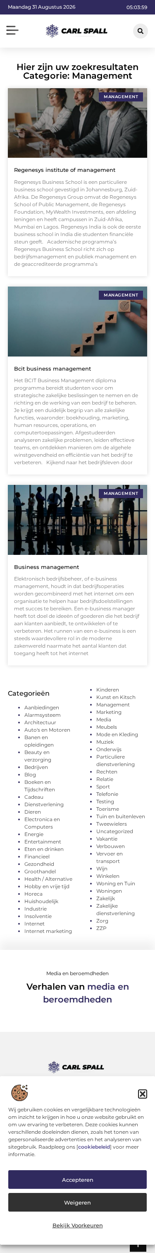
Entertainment (42, 842)
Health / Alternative (48, 879)
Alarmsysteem (42, 715)
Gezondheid (39, 864)
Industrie (35, 909)
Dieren (32, 812)
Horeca (33, 894)
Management (113, 704)
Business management (46, 567)
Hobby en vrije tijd (46, 886)
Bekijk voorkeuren (77, 1225)
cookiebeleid (94, 1147)
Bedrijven (36, 767)
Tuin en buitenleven (120, 816)
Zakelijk (105, 898)
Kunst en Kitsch (116, 697)
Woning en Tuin (115, 883)
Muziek (105, 742)
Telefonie (107, 794)
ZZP (101, 928)
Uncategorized (114, 831)
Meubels (106, 727)
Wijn (101, 868)
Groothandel (40, 871)
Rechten (106, 772)
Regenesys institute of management (64, 169)
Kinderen (107, 690)
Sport (103, 786)
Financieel (37, 856)
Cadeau (33, 797)
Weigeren (77, 1202)
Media (103, 719)
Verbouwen (110, 846)
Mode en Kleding (117, 734)
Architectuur (40, 722)
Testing (105, 801)
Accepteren (77, 1179)
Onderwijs (109, 749)
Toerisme (107, 809)
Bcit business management (52, 368)
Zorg (102, 921)
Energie (33, 834)
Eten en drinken (44, 849)
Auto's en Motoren (47, 730)
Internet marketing (48, 931)
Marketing (109, 712)
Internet (34, 923)
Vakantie (106, 839)
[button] (142, 1094)
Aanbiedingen (41, 707)
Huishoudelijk (41, 901)
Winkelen (107, 876)
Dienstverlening (44, 804)
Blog (30, 774)
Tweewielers (111, 824)
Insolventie (38, 916)
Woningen (109, 891)
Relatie (104, 779)
